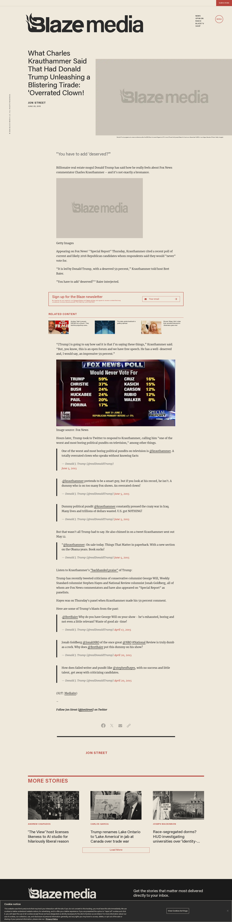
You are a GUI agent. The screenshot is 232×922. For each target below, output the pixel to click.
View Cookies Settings (178, 911)
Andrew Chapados (39, 824)
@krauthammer (160, 451)
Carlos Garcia (99, 824)
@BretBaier (70, 617)
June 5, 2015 (69, 468)
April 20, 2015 (123, 655)
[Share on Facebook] (103, 725)
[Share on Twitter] (112, 725)
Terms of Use (90, 300)
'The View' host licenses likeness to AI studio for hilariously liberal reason (48, 837)
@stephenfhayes (124, 667)
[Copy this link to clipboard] (128, 725)
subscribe (224, 3)
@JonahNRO (91, 642)
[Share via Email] (120, 725)
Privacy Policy (78, 300)
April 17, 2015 (122, 629)
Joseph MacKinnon (164, 824)
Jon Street (37, 103)
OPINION (199, 18)
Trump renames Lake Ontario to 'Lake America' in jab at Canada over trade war (115, 837)
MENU (219, 19)
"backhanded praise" (104, 570)
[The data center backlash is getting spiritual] (105, 327)
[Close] (228, 911)
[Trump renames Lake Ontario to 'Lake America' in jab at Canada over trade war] (116, 805)
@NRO (127, 642)
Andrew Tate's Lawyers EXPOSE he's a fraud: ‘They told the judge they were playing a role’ (80, 323)
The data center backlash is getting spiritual (126, 322)
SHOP (198, 26)
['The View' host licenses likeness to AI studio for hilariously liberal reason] (53, 805)
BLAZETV (199, 24)
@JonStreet (86, 709)
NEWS (198, 16)
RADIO (198, 21)
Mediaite (70, 693)
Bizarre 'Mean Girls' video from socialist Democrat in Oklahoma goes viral (172, 323)
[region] (116, 911)
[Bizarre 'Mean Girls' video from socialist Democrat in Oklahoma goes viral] (151, 327)
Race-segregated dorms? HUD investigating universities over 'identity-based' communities (175, 837)
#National (139, 642)
